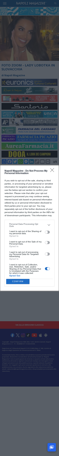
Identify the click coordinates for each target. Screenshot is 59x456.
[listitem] (29, 225)
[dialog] (29, 228)
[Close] (53, 171)
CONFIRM (17, 281)
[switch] (47, 232)
